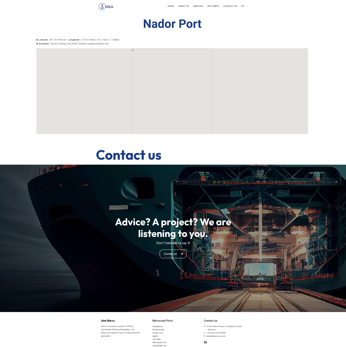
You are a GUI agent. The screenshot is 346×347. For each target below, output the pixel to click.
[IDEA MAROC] (106, 6)
